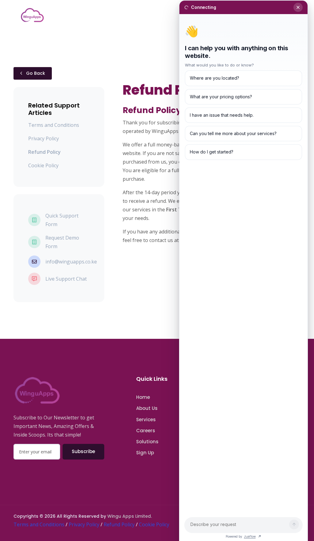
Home (143, 397)
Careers (145, 430)
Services (146, 419)
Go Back (35, 73)
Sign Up (145, 452)
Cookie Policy (43, 165)
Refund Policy (119, 524)
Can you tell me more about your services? (233, 133)
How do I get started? (211, 151)
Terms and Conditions (53, 125)
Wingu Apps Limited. (129, 516)
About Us (147, 408)
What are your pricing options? (221, 96)
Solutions (147, 441)
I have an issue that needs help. (222, 115)
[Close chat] (298, 7)
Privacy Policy (43, 138)
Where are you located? (214, 78)
